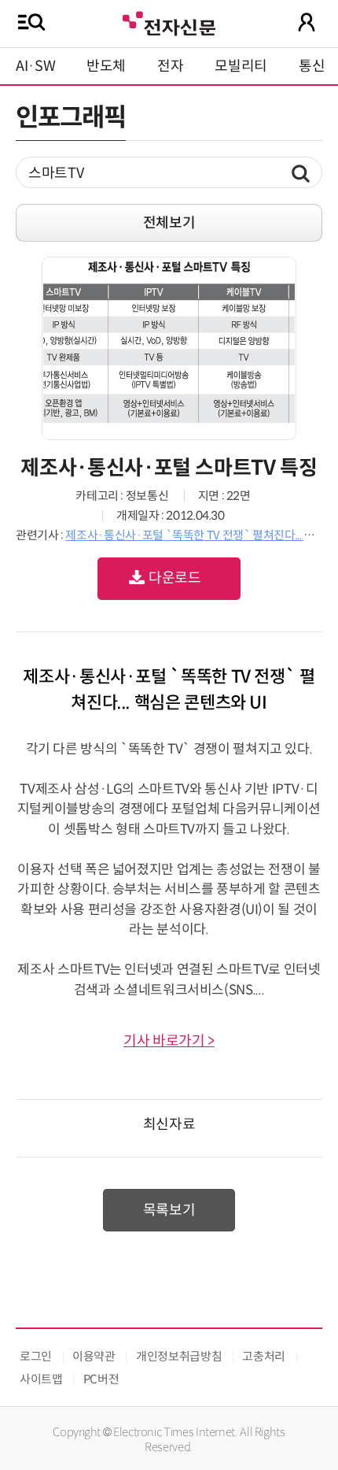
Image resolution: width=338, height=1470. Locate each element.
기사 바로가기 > (169, 1041)
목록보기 (169, 1210)
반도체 (106, 66)
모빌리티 (241, 66)
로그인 (36, 1356)
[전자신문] (169, 21)
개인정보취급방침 (179, 1356)
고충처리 (263, 1356)
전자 (170, 66)
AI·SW (35, 66)
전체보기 (169, 222)
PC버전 (101, 1379)
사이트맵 (41, 1379)
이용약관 (94, 1356)
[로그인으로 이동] (306, 22)
